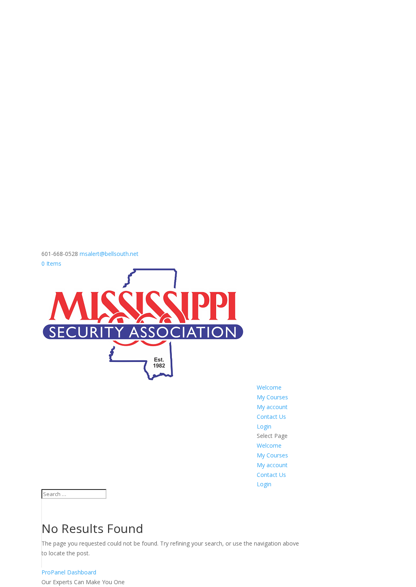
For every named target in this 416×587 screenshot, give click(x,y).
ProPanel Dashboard (68, 572)
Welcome (269, 387)
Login (264, 426)
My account (272, 407)
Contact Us (271, 416)
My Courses (272, 397)
